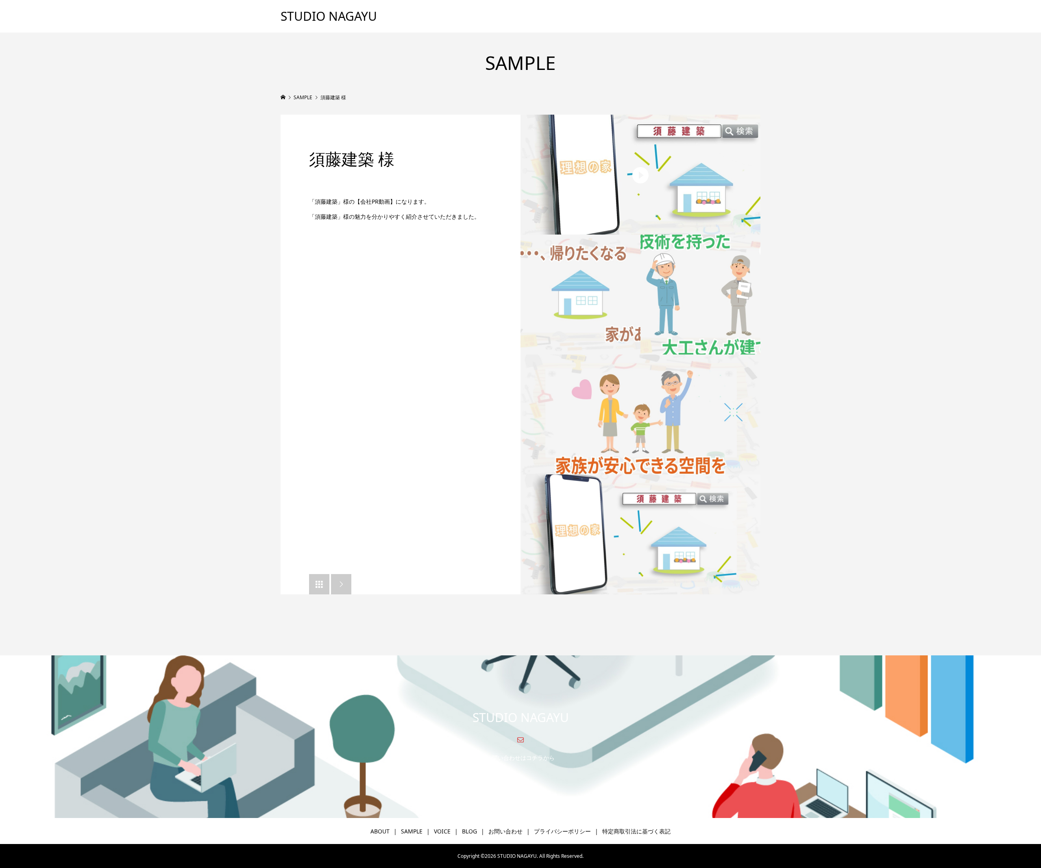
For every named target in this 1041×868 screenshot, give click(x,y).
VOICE (442, 831)
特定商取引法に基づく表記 (636, 831)
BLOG (469, 831)
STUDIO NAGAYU (329, 16)
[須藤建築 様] (640, 175)
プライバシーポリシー (562, 831)
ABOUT (380, 831)
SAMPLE (411, 831)
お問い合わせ (505, 831)
